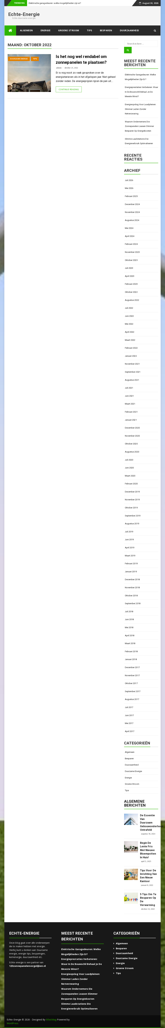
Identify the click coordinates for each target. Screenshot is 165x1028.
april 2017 (129, 731)
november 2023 (132, 252)
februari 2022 (131, 348)
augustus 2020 (132, 452)
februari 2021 (131, 412)
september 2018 (132, 603)
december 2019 (132, 491)
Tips (89, 30)
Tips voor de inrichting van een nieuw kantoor (148, 876)
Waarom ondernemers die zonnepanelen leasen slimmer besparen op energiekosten (139, 126)
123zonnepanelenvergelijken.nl (27, 965)
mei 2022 (129, 324)
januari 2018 (131, 659)
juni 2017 (129, 715)
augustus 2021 (132, 380)
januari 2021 (131, 420)
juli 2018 (129, 611)
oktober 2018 (131, 595)
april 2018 (129, 635)
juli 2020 (129, 460)
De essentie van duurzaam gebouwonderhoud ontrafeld (148, 822)
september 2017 (132, 691)
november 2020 (132, 436)
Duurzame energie (19, 59)
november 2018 (132, 587)
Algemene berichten (135, 803)
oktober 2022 (131, 292)
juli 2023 (129, 268)
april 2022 (129, 332)
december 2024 (132, 204)
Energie (46, 30)
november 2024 (132, 212)
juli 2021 (129, 388)
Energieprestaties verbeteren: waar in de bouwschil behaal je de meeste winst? (141, 92)
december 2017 (132, 667)
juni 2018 (129, 619)
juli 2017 (129, 707)
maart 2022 (130, 340)
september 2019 (132, 515)
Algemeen (26, 30)
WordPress (12, 1023)
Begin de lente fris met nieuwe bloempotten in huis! (148, 850)
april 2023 (129, 276)
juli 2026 (129, 180)
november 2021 (132, 364)
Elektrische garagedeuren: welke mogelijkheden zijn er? (140, 77)
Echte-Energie (24, 14)
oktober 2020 (131, 444)
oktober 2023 (131, 260)
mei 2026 (129, 188)
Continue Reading (69, 89)
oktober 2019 (131, 507)
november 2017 (132, 675)
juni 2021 (129, 396)
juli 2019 (129, 531)
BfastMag (51, 1019)
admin (59, 68)
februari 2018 (131, 651)
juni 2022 (129, 316)
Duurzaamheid (129, 30)
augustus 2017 (132, 699)
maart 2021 (130, 404)
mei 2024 (129, 228)
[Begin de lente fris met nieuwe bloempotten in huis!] (131, 846)
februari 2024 (131, 244)
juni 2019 (129, 539)
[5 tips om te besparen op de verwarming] (131, 898)
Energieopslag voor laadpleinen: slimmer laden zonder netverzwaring (140, 109)
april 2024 (129, 236)
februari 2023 (131, 284)
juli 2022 (129, 308)
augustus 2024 (132, 220)
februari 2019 (131, 563)
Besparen (106, 30)
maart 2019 (130, 555)
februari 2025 (131, 196)
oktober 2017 (131, 683)
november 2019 (132, 499)
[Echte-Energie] (10, 30)
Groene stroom (68, 30)
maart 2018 (130, 643)
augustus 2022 (132, 300)
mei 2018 (129, 627)
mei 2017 (129, 723)
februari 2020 (131, 483)
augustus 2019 (132, 523)
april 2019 (129, 547)
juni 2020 (129, 467)
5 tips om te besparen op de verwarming (148, 900)
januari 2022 (131, 356)
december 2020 (132, 428)
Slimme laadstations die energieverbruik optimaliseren (139, 141)
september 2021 (132, 372)
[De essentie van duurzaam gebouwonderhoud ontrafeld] (131, 819)
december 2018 (132, 579)
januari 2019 (131, 571)
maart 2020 (130, 476)
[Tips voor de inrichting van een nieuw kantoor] (131, 874)
